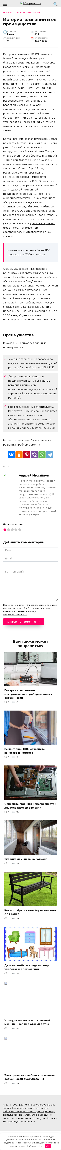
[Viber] (34, 454)
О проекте (43, 1104)
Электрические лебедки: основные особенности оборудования (29, 1077)
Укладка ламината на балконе (25, 858)
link (7, 466)
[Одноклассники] (19, 454)
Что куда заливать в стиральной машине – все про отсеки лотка (27, 1022)
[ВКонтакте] (11, 454)
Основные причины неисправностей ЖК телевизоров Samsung (30, 806)
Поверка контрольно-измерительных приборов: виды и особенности (28, 694)
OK (47, 1146)
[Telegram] (49, 454)
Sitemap (50, 1111)
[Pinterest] (26, 454)
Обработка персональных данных (23, 1111)
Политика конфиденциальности (31, 1108)
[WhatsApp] (42, 454)
